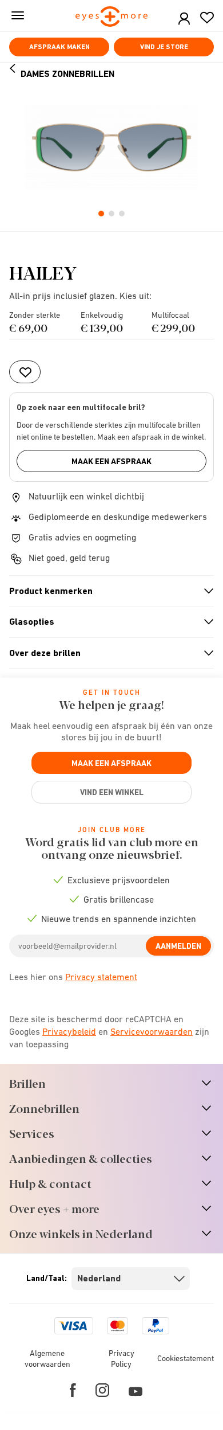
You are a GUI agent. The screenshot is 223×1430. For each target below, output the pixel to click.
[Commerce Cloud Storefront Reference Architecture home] (112, 17)
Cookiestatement (185, 1358)
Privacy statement (101, 977)
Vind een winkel (112, 792)
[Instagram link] (102, 1390)
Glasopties (106, 622)
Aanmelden (178, 945)
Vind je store (164, 47)
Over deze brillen (106, 653)
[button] (184, 19)
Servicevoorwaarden (151, 1031)
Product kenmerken (106, 591)
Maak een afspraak (111, 461)
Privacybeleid (69, 1031)
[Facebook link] (73, 1390)
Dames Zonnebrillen (67, 73)
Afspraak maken (59, 47)
